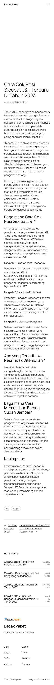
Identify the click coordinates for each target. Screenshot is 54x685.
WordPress (45, 679)
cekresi (24, 102)
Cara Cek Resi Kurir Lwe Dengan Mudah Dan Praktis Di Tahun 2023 (21, 599)
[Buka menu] (48, 4)
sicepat (16, 508)
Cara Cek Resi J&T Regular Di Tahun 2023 (20, 586)
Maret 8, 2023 (46, 563)
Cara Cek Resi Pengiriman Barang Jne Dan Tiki (19, 563)
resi (7, 508)
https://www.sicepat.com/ (19, 275)
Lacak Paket (11, 4)
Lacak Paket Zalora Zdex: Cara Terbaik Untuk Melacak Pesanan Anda (35, 528)
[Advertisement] (27, 46)
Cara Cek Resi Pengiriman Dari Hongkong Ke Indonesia (21, 574)
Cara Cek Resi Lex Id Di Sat (10, 528)
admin (16, 102)
